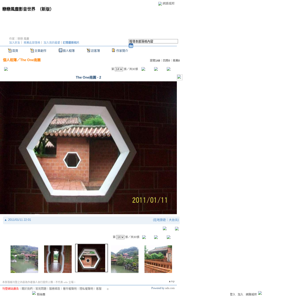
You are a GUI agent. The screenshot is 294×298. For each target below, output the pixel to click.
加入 (240, 294)
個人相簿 (69, 50)
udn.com (170, 288)
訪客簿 (95, 50)
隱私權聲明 (86, 288)
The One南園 (30, 60)
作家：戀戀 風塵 (19, 38)
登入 (232, 294)
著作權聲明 (70, 288)
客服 (99, 288)
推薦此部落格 (32, 42)
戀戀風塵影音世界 (18, 9)
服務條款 (54, 288)
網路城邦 (169, 3)
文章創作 (40, 50)
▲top (171, 281)
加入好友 (14, 42)
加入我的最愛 (52, 42)
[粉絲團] (34, 293)
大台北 (173, 219)
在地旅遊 (160, 219)
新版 (46, 9)
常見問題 (40, 288)
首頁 (15, 50)
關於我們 (27, 288)
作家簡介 (122, 50)
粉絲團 (41, 294)
